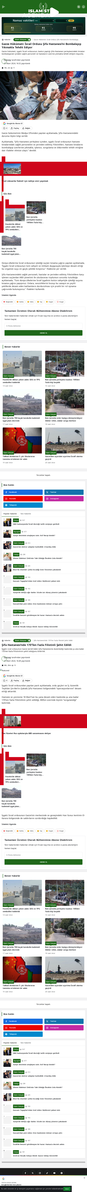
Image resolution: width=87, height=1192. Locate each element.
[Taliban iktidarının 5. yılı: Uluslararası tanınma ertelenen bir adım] (22, 446)
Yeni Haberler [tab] (26, 513)
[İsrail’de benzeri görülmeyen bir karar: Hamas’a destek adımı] (43, 613)
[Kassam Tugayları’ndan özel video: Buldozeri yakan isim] (43, 579)
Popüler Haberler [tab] (10, 513)
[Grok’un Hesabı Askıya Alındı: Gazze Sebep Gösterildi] (43, 624)
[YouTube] (54, 1173)
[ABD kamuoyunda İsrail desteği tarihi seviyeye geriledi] (43, 522)
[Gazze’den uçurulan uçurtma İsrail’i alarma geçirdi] (64, 446)
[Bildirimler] (83, 7)
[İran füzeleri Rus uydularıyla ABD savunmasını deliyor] (3, 712)
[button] (79, 7)
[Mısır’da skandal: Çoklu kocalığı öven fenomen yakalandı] (43, 568)
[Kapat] (84, 1177)
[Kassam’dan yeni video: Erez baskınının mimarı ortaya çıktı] (43, 602)
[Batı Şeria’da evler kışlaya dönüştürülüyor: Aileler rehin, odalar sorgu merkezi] (64, 407)
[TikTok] (47, 1173)
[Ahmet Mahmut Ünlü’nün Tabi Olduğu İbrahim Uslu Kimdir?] (43, 556)
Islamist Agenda (9, 295)
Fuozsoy (7, 60)
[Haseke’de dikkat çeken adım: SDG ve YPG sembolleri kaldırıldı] (15, 220)
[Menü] (3, 7)
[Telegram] (61, 1173)
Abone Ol (43, 333)
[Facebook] (25, 1173)
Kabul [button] (67, 1189)
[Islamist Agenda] (40, 10)
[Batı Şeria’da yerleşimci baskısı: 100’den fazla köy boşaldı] (36, 216)
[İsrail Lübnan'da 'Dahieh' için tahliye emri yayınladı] (3, 160)
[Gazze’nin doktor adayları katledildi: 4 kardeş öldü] (43, 545)
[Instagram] (40, 1173)
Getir (71, 21)
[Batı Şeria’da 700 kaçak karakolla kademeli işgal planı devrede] (11, 244)
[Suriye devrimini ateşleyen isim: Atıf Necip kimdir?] (43, 533)
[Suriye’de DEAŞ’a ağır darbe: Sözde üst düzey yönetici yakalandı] (43, 590)
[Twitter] (32, 1173)
